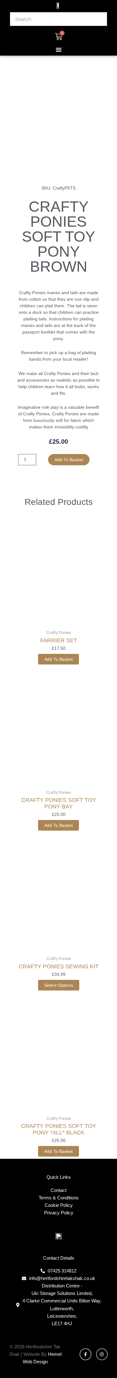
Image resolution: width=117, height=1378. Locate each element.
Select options (58, 985)
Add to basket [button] (58, 659)
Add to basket (69, 459)
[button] (58, 49)
